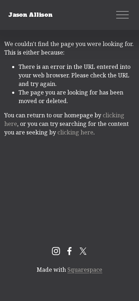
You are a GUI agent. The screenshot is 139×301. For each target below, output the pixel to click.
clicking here (75, 132)
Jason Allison (30, 15)
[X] (83, 251)
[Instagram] (56, 251)
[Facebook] (69, 251)
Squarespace (84, 270)
